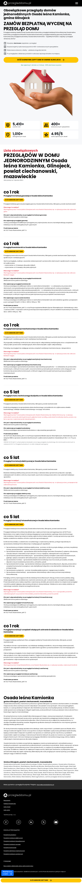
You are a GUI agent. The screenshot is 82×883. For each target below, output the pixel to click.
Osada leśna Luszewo (50, 764)
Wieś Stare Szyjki (60, 773)
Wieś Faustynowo (10, 768)
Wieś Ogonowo (68, 770)
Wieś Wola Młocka (55, 775)
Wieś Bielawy (25, 766)
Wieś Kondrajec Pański (45, 768)
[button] (76, 3)
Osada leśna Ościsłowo (67, 764)
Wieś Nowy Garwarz (56, 770)
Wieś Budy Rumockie (52, 766)
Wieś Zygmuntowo (38, 777)
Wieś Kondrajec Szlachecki (63, 768)
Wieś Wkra (44, 775)
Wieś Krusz (16, 770)
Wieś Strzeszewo (16, 775)
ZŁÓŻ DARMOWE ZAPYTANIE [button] (14, 200)
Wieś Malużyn (43, 770)
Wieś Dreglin (64, 766)
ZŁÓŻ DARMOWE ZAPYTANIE (39, 880)
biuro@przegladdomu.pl (45, 785)
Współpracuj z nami (7, 873)
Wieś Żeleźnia (26, 777)
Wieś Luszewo (33, 770)
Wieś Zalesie (16, 777)
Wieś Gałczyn (21, 768)
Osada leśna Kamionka (12, 764)
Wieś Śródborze (48, 773)
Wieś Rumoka (28, 773)
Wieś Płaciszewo (17, 773)
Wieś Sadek (38, 773)
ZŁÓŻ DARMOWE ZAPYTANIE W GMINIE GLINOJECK (39, 59)
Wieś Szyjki (36, 775)
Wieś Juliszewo (31, 768)
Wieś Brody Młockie (37, 766)
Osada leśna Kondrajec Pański (31, 764)
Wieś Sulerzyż (27, 775)
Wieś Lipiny (24, 770)
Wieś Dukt (72, 766)
